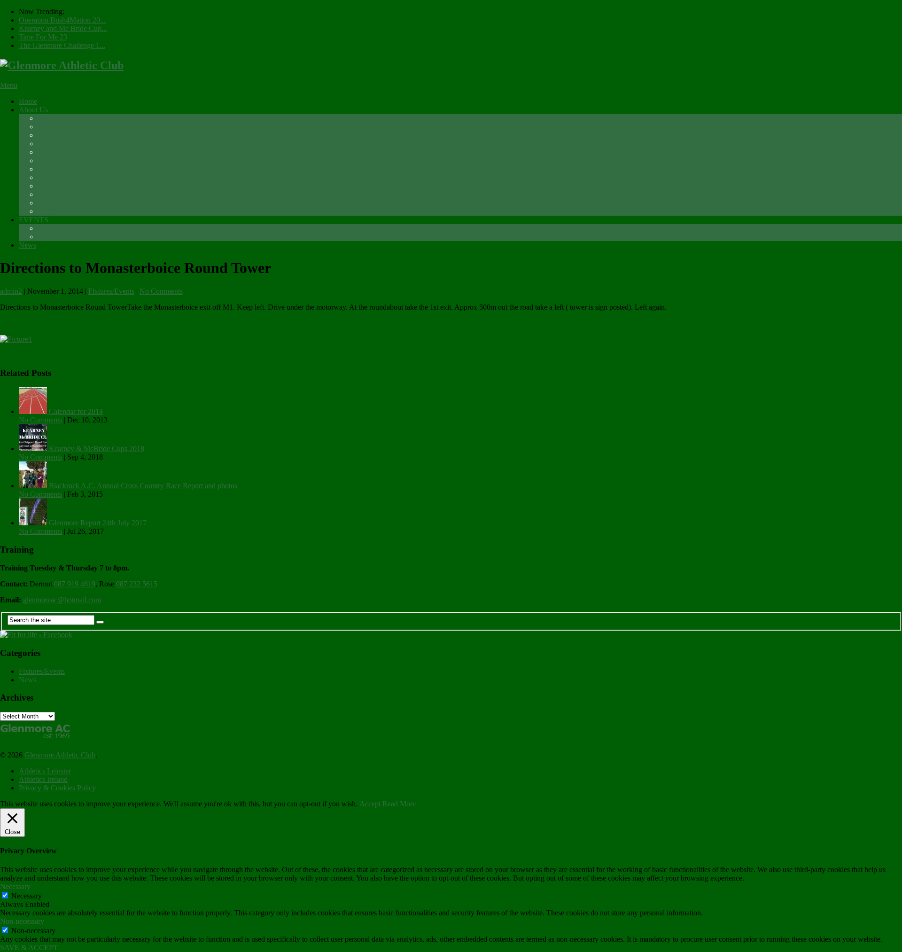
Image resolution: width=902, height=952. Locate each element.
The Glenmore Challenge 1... (62, 45)
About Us (33, 110)
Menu (8, 85)
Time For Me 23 (43, 37)
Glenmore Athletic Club (59, 755)
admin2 (11, 291)
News (27, 245)
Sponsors (51, 211)
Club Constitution (64, 160)
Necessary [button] (15, 886)
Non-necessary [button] (22, 921)
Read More (399, 804)
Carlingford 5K (60, 237)
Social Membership (66, 127)
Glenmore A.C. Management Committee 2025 (106, 152)
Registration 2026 (64, 118)
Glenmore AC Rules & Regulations (90, 169)
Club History (57, 186)
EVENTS (33, 220)
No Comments (161, 291)
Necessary (26, 896)
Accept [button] (370, 804)
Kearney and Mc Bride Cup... (63, 28)
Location (51, 194)
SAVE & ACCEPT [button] (29, 948)
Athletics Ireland (43, 779)
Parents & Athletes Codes (75, 177)
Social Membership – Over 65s (84, 135)
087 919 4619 (74, 584)
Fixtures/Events (111, 291)
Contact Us (54, 203)
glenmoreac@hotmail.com (62, 600)
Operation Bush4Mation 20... (62, 20)
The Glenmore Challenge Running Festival (101, 228)
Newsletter (54, 144)
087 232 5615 (136, 584)
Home (28, 101)
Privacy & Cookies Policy (57, 788)
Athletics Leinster (45, 771)
